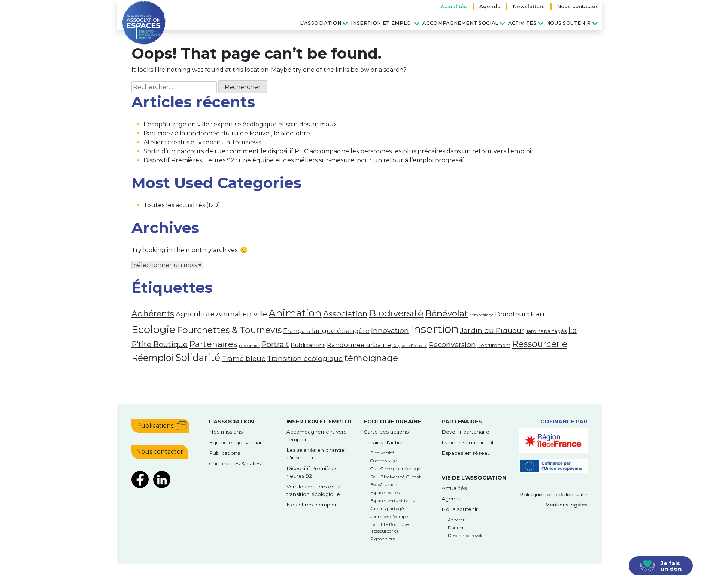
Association (345, 313)
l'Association (231, 421)
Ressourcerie (539, 343)
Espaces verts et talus (392, 500)
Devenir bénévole (465, 535)
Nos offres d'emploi (311, 505)
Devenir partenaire (465, 432)
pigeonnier (249, 345)
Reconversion (452, 344)
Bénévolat (446, 313)
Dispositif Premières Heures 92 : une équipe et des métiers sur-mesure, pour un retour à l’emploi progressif (303, 160)
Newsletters (529, 6)
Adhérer (456, 520)
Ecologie (153, 329)
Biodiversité (396, 313)
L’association (320, 23)
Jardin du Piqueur (492, 330)
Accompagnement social (460, 23)
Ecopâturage (383, 484)
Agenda (490, 6)
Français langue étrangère (326, 330)
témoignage (371, 358)
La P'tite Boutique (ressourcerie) (389, 527)
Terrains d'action (384, 442)
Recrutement (493, 345)
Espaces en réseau (466, 453)
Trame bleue (244, 358)
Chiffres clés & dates (235, 463)
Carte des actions (386, 432)
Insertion (434, 329)
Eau (537, 313)
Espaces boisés (385, 492)
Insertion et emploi (382, 23)
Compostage (383, 460)
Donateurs (512, 314)
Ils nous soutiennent (468, 442)
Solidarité (197, 357)
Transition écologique (305, 358)
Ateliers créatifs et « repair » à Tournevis (202, 142)
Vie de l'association (474, 477)
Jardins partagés (546, 331)
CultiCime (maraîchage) (396, 468)
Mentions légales (566, 505)
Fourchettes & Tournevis (229, 330)
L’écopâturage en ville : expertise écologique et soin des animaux (240, 124)
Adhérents (152, 313)
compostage (482, 315)
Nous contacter (577, 6)
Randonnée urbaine (359, 345)
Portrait (275, 344)
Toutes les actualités (174, 205)
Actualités (453, 6)
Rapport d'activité (409, 345)
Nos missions (226, 432)
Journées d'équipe (389, 516)
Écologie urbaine (392, 421)
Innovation (390, 330)
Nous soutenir (568, 23)
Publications (308, 345)
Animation (295, 313)
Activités (522, 23)
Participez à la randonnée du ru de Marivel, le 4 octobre (226, 133)
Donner (456, 527)
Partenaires (213, 344)
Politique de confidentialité (554, 494)
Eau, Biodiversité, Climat (395, 477)
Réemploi (152, 357)
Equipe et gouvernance (239, 442)
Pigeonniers (382, 539)
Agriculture (195, 314)
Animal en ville (241, 314)
